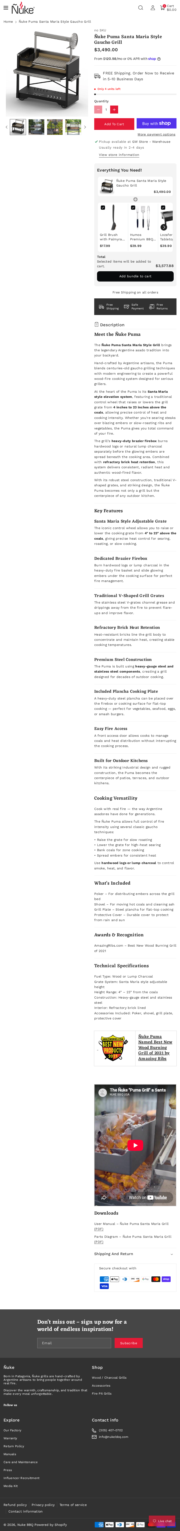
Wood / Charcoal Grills (109, 1377)
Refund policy (15, 1505)
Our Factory (12, 1430)
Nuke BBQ (25, 1525)
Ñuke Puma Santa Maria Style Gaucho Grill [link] (141, 183)
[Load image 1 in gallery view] (18, 127)
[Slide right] (85, 127)
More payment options (156, 134)
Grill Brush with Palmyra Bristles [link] (111, 237)
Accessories (101, 1385)
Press (8, 1470)
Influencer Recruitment (22, 1478)
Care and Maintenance (21, 1462)
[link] (107, 186)
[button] (6, 8)
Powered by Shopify (50, 1525)
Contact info (105, 1419)
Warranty (10, 1438)
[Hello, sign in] (153, 8)
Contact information (25, 1511)
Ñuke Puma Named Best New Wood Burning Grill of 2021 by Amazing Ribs (155, 1047)
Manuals (10, 1454)
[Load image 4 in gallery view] (73, 127)
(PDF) (99, 1229)
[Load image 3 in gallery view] (55, 127)
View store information (119, 155)
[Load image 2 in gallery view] (36, 127)
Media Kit (11, 1486)
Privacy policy (43, 1505)
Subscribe (128, 1343)
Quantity (101, 101)
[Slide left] (7, 127)
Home (8, 21)
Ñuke (9, 1367)
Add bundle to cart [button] (135, 276)
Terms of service (73, 1505)
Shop (97, 1367)
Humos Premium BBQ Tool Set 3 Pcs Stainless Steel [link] (142, 237)
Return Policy (14, 1446)
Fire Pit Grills (102, 1393)
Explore (11, 1419)
